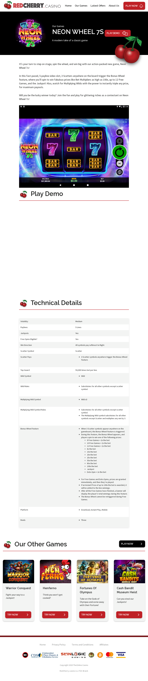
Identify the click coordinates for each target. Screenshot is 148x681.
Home (68, 5)
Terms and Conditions (82, 644)
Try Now (12, 614)
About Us (114, 5)
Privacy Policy (58, 644)
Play (132, 5)
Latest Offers (98, 5)
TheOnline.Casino (80, 665)
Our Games (81, 5)
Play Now (127, 543)
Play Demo (113, 33)
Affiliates (104, 644)
